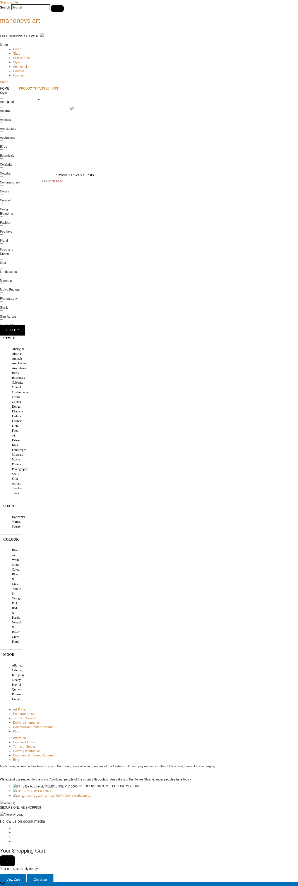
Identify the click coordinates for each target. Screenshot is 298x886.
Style (16, 62)
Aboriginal (18, 349)
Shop (16, 53)
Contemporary (21, 392)
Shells (15, 474)
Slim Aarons (21, 57)
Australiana (19, 368)
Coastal (16, 387)
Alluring (17, 665)
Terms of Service (24, 718)
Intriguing (18, 675)
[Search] (57, 8)
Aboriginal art (22, 66)
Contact (18, 71)
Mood (8, 654)
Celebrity (17, 382)
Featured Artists (24, 713)
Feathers (17, 421)
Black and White (15, 555)
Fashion (17, 416)
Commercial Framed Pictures (33, 727)
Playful (16, 684)
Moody (16, 680)
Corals (16, 397)
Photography (20, 469)
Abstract (17, 353)
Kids (15, 445)
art (20, 20)
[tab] (11, 338)
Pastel (15, 641)
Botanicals (18, 377)
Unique (16, 699)
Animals (17, 358)
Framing (19, 75)
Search (5, 7)
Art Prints (19, 709)
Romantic (18, 694)
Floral (15, 425)
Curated (17, 401)
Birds (15, 373)
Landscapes (19, 450)
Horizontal (18, 517)
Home (17, 49)
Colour (11, 539)
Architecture (19, 363)
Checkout (40, 879)
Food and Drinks (16, 435)
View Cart (13, 879)
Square (16, 526)
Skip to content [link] (10, 2)
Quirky (16, 689)
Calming (17, 670)
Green (15, 637)
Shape (9, 506)
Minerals (17, 454)
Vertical (16, 521)
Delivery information (27, 722)
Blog (16, 731)
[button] (149, 44)
